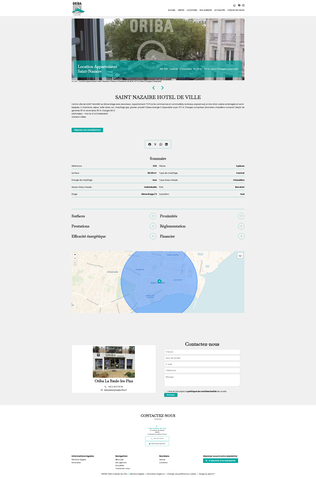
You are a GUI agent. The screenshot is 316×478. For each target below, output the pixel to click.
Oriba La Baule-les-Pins (114, 380)
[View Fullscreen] (75, 264)
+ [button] (75, 254)
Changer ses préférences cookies (181, 474)
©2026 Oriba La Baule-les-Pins (114, 474)
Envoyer (171, 395)
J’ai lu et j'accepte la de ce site (196, 391)
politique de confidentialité (202, 391)
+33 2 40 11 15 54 (115, 386)
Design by (206, 474)
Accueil (74, 81)
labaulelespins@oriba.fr (115, 390)
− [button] (75, 258)
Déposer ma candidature (87, 130)
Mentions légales (137, 474)
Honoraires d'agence (156, 474)
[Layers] (240, 255)
